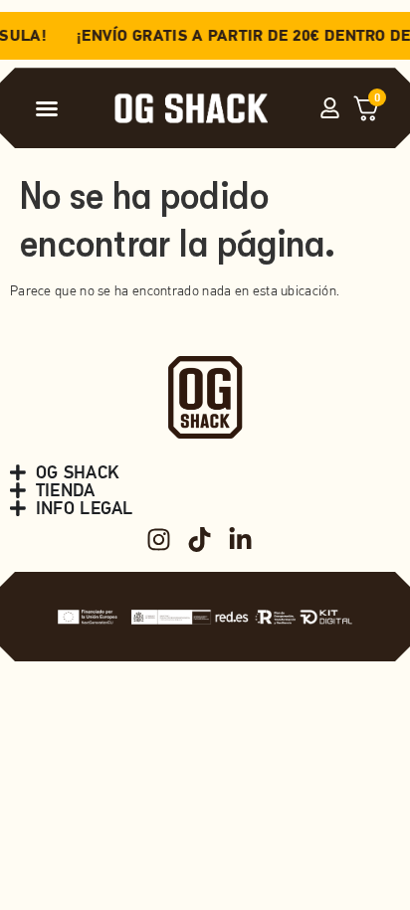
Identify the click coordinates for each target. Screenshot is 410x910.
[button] (47, 108)
